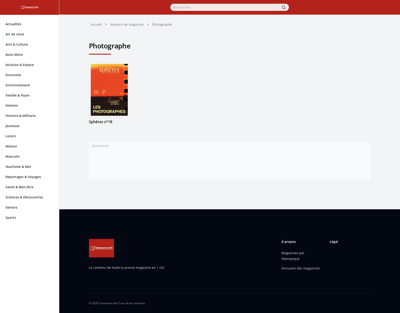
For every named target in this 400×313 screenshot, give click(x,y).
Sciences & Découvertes (24, 197)
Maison (11, 146)
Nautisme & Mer (18, 166)
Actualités (13, 24)
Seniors (11, 207)
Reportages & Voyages (23, 177)
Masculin (13, 156)
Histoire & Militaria (21, 115)
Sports (11, 217)
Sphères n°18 (100, 121)
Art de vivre (15, 34)
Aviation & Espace (20, 65)
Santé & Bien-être (19, 187)
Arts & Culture (17, 44)
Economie (13, 75)
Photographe (162, 24)
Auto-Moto (14, 54)
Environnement (18, 85)
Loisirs (11, 136)
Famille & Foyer (18, 95)
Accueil (96, 24)
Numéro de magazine (127, 24)
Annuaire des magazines (300, 268)
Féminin (12, 105)
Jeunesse (12, 126)
